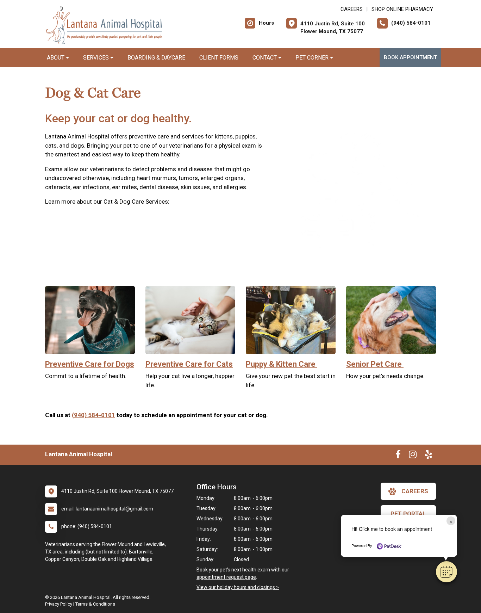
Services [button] (96, 57)
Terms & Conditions (95, 604)
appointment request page (226, 577)
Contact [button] (265, 57)
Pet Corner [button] (312, 57)
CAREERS (352, 9)
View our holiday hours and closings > (237, 587)
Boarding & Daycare (156, 57)
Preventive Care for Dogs (89, 364)
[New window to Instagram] (412, 456)
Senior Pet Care (375, 364)
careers (414, 491)
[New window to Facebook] (398, 456)
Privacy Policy (58, 604)
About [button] (56, 57)
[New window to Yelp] (428, 456)
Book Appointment (410, 57)
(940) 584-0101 (93, 415)
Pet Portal (408, 513)
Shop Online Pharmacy (402, 9)
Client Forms (218, 57)
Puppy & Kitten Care (281, 364)
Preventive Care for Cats (189, 364)
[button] (446, 571)
